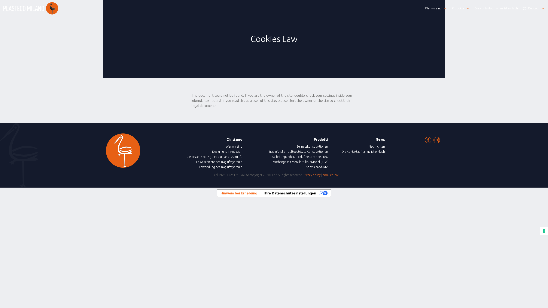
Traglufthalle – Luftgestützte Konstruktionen (298, 151)
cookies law (330, 175)
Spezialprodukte (317, 167)
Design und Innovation (227, 151)
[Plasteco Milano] (30, 8)
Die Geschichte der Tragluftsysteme (218, 162)
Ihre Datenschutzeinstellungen (290, 193)
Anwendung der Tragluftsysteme (220, 167)
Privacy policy (312, 175)
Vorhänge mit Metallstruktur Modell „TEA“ (300, 162)
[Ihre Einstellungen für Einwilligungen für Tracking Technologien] (544, 231)
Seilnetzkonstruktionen (312, 146)
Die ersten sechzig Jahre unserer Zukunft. (214, 156)
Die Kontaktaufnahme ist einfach (363, 151)
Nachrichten (377, 146)
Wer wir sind (234, 146)
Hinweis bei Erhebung (238, 193)
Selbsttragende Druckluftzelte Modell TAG (300, 156)
